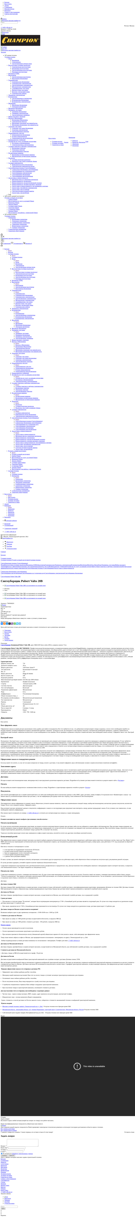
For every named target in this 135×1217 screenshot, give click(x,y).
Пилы (17, 262)
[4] (8, 601)
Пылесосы (18, 404)
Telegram (9, 544)
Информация (5, 1170)
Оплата (87, 787)
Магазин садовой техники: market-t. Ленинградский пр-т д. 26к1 (22, 1006)
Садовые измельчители (22, 413)
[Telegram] (20, 623)
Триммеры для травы (22, 333)
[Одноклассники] (4, 623)
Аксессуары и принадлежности (25, 434)
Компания (11, 509)
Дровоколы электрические (63, 565)
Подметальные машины (22, 396)
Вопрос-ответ (5, 1185)
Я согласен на (18, 1153)
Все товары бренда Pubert (9, 1130)
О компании (4, 1160)
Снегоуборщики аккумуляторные (11, 573)
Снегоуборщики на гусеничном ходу (33, 573)
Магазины (4, 1167)
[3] (6, 601)
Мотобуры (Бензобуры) (94, 565)
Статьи (3, 1182)
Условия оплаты (6, 1174)
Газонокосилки (20, 293)
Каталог (10, 252)
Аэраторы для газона (22, 356)
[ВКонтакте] (2, 623)
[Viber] (12, 623)
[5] (10, 601)
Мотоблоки (19, 323)
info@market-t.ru (8, 538)
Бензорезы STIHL (31, 565)
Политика (4, 1169)
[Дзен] (6, 1197)
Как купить (11, 497)
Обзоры (3, 1188)
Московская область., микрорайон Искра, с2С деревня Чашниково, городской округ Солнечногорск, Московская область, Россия (43, 1009)
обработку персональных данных (22, 1153)
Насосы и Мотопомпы (22, 345)
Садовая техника (17, 257)
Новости (3, 1162)
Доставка (121, 780)
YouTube (9, 546)
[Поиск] (2, 240)
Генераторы (19, 479)
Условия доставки (6, 1175)
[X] (9, 623)
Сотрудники (4, 1164)
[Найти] (1, 24)
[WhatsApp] (15, 623)
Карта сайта (4, 1190)
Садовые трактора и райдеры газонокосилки (29, 386)
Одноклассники (12, 548)
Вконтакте (10, 542)
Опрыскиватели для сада (23, 366)
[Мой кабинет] (2, 235)
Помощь (3, 1172)
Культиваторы (19, 313)
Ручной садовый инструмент (21, 454)
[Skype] (17, 623)
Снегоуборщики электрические (55, 573)
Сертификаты (5, 1180)
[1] (2, 601)
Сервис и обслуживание (8, 1179)
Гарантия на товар (6, 1177)
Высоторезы (19, 285)
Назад (10, 250)
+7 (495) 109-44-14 (6, 27)
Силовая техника (17, 474)
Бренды (3, 1187)
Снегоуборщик (6, 645)
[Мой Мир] (7, 623)
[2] (4, 601)
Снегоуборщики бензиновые (74, 573)
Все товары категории (8, 1129)
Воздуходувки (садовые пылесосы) (26, 272)
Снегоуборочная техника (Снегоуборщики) (29, 421)
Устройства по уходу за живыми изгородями (29, 378)
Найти (3, 1208)
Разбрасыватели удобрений (57, 566)
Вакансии (4, 1165)
